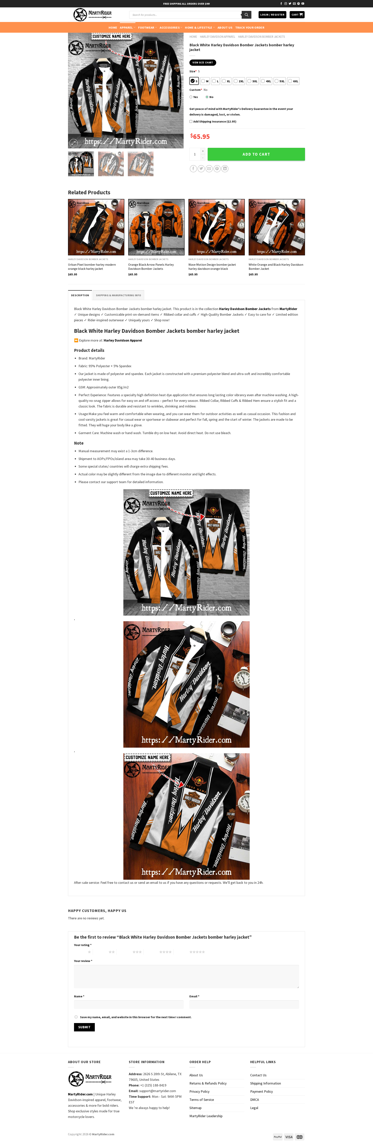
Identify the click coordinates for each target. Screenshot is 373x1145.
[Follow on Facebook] (281, 3)
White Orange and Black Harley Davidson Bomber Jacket (276, 267)
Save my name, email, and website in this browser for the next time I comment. (136, 1017)
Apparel (126, 27)
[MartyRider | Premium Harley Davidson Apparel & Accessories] (92, 15)
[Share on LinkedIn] (224, 168)
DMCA (254, 1099)
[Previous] (75, 90)
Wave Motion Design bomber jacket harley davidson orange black (212, 267)
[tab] (80, 295)
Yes (195, 97)
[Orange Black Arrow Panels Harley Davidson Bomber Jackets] (156, 227)
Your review (83, 961)
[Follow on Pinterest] (298, 3)
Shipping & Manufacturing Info (118, 295)
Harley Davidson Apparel (217, 37)
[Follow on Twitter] (290, 3)
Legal (254, 1108)
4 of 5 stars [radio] (151, 951)
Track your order (249, 27)
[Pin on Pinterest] (217, 168)
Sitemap (195, 1108)
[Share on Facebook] (193, 168)
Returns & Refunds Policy (208, 1083)
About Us (225, 27)
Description (80, 295)
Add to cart (256, 154)
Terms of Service (201, 1099)
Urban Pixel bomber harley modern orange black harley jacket (92, 267)
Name (79, 996)
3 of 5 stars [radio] (124, 951)
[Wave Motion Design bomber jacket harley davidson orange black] (216, 227)
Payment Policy (261, 1091)
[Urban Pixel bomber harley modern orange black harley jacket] (96, 227)
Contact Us (258, 1075)
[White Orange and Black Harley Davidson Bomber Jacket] (277, 227)
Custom (195, 90)
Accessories (170, 27)
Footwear (146, 27)
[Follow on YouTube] (303, 3)
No (211, 97)
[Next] (176, 90)
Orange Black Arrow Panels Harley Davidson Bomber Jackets (151, 267)
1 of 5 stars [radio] (80, 951)
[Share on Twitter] (201, 168)
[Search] (246, 15)
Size (193, 71)
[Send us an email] (294, 3)
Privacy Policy (199, 1091)
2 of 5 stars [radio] (101, 951)
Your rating (83, 945)
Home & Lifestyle (198, 27)
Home (113, 27)
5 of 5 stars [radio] (181, 951)
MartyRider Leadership (205, 1116)
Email (194, 996)
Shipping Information (265, 1083)
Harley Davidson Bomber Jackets (261, 37)
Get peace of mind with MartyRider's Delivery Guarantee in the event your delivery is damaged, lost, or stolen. (241, 111)
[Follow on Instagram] (285, 3)
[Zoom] (73, 143)
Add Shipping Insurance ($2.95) (214, 121)
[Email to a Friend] (209, 168)
